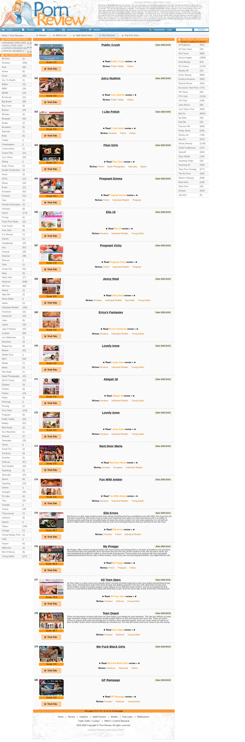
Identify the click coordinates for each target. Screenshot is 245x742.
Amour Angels (185, 57)
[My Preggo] (51, 561)
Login (169, 30)
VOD (4, 539)
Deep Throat (8, 166)
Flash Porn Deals (10, 221)
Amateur (113, 133)
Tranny (5, 509)
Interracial (123, 668)
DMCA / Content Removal (116, 721)
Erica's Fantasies (111, 312)
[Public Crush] (51, 60)
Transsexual (8, 513)
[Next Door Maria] (51, 461)
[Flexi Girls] (51, 160)
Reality (5, 423)
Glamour (6, 256)
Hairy (4, 273)
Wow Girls (183, 182)
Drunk (5, 174)
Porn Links (127, 717)
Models (97, 30)
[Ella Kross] (51, 528)
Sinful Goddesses (187, 148)
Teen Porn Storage (187, 169)
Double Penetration (11, 170)
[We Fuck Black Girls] (51, 661)
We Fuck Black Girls (110, 646)
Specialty (132, 166)
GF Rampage (111, 680)
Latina (5, 324)
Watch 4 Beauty (186, 178)
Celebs (5, 140)
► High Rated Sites (82, 35)
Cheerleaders (8, 144)
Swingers (6, 492)
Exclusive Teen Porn (188, 87)
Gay (4, 247)
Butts (4, 136)
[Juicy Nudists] (51, 93)
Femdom (108, 534)
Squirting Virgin (185, 161)
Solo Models (8, 466)
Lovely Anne (111, 412)
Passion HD (184, 126)
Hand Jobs (7, 277)
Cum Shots (7, 157)
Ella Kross (111, 513)
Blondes (6, 114)
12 (110, 711)
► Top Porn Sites (130, 35)
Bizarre (5, 110)
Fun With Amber (110, 479)
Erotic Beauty (185, 75)
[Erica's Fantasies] (51, 327)
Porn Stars (7, 410)
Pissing (5, 406)
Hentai (5, 290)
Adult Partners (73, 30)
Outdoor (6, 384)
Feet (4, 200)
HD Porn (6, 286)
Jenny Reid (111, 279)
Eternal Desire (185, 83)
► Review (41, 35)
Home (9, 30)
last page (119, 711)
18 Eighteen (184, 45)
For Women (7, 234)
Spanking (6, 470)
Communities (8, 148)
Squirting (6, 483)
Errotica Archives (186, 79)
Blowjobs (6, 118)
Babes (5, 84)
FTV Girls (183, 96)
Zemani (182, 190)
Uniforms (6, 517)
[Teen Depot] (51, 628)
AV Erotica (183, 66)
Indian (5, 303)
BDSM (5, 93)
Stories (5, 487)
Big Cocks (7, 105)
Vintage (5, 530)
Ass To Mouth (8, 80)
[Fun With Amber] (51, 494)
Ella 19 (111, 212)
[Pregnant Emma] (51, 193)
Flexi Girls (111, 145)
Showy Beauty (185, 143)
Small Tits (7, 449)
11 (107, 711)
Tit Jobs (6, 496)
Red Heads (7, 427)
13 (113, 711)
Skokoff (182, 152)
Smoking (6, 453)
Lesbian (5, 333)
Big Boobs (7, 101)
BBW (4, 88)
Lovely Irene (111, 345)
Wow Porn (183, 186)
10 (105, 711)
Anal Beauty (184, 62)
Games (5, 239)
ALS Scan (183, 53)
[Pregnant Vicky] (51, 260)
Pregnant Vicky (111, 245)
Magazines (7, 346)
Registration (159, 30)
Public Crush (111, 45)
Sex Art (182, 139)
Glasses (6, 260)
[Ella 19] (51, 227)
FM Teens (183, 92)
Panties (5, 389)
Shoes (5, 444)
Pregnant (136, 200)
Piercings (6, 402)
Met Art (182, 113)
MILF (4, 359)
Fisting (5, 217)
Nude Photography (116, 166)
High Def (6, 294)
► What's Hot (59, 35)
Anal (4, 67)
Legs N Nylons (9, 329)
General (5, 251)
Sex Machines (9, 432)
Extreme (6, 196)
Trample (6, 505)
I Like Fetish (111, 111)
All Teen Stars (111, 579)
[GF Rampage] (51, 695)
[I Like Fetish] (51, 126)
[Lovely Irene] (51, 360)
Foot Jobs (7, 230)
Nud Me (182, 122)
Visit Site (52, 69)
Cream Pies (7, 153)
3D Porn (6, 58)
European (117, 467)
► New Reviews (107, 35)
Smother (6, 457)
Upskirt (5, 522)
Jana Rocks (184, 105)
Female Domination (11, 204)
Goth (4, 264)
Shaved (5, 436)
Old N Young (8, 380)
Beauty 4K (183, 70)
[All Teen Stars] (51, 594)
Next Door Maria (110, 446)
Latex (4, 320)
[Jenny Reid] (51, 294)
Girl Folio (182, 100)
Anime (5, 71)
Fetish (123, 133)
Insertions (6, 312)
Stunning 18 (184, 165)
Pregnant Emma (110, 178)
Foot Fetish (7, 226)
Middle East (7, 354)
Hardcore (120, 634)
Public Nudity (117, 66)
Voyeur (5, 543)
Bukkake (6, 131)
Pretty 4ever (184, 130)
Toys (4, 500)
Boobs (5, 123)
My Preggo (110, 546)
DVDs (5, 178)
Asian (4, 76)
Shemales (7, 440)
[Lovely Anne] (51, 427)
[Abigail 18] (51, 394)
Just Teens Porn (186, 109)
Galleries (51, 30)
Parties (5, 393)
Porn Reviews (16, 35)
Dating (5, 161)
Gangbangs (7, 243)
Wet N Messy (8, 552)
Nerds (5, 367)
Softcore (120, 601)
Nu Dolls (182, 118)
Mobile (5, 363)
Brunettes (6, 127)
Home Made (8, 299)
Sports (143, 166)
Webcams (7, 548)
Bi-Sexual (6, 97)
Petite (5, 397)
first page (89, 711)
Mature (5, 350)
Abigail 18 (111, 379)
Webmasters (143, 717)
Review (30, 30)
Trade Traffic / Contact (89, 721)
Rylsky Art (183, 135)
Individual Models (120, 200)
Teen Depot (111, 613)
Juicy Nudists (110, 78)
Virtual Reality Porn (11, 535)
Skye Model (184, 156)
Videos (130, 66)
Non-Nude (130, 300)
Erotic (5, 187)
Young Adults (138, 233)
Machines (6, 341)
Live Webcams (9, 337)
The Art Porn (184, 173)
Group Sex (7, 269)
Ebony (5, 183)
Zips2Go (182, 195)
